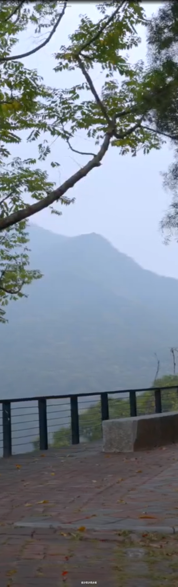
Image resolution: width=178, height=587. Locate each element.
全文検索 (112, 0)
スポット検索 (69, 6)
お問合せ (115, 0)
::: (105, 0)
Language (118, 0)
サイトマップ (108, 0)
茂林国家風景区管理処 (62, 2)
